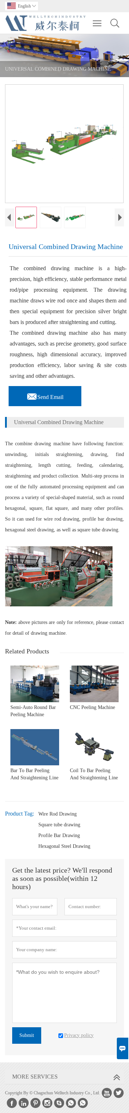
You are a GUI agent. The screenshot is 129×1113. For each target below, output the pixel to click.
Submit (26, 1035)
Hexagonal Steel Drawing (64, 846)
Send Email (45, 395)
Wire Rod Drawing (57, 814)
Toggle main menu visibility (97, 23)
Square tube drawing (59, 824)
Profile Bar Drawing (59, 835)
